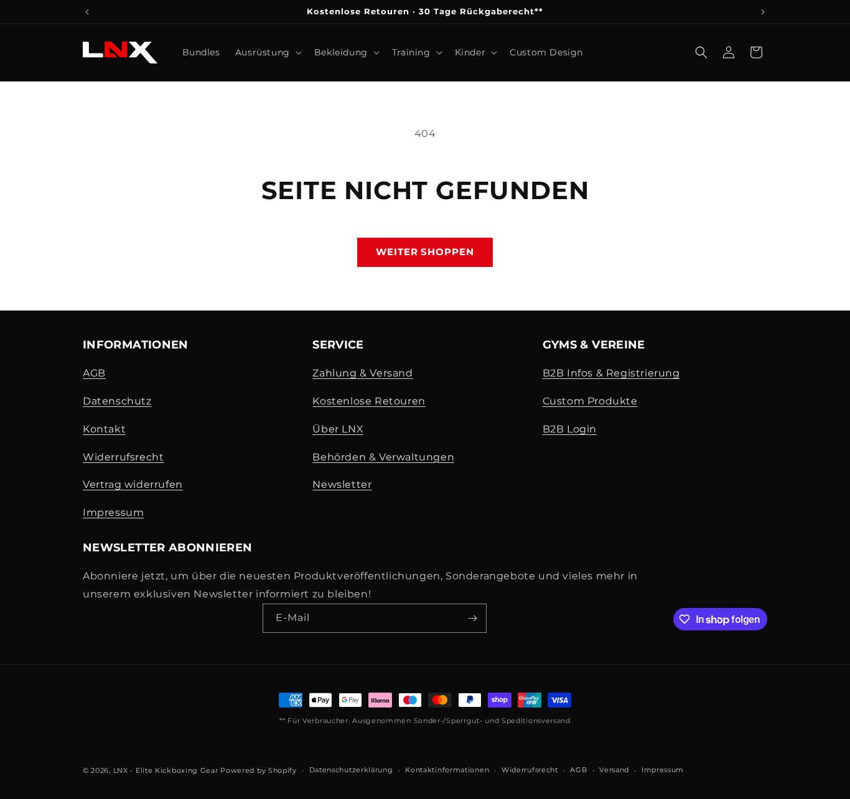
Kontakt (104, 429)
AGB (94, 373)
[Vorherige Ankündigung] (87, 12)
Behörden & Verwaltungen (383, 457)
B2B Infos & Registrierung (611, 373)
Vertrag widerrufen (133, 484)
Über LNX (337, 429)
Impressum (113, 512)
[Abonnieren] (472, 618)
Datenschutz (117, 401)
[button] (267, 52)
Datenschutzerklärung (351, 769)
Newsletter (341, 484)
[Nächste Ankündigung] (763, 12)
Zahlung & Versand (362, 373)
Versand (614, 769)
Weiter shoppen (425, 252)
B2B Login (570, 429)
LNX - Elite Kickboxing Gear (165, 770)
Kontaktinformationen (447, 769)
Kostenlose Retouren (368, 401)
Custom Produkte (590, 401)
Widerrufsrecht (123, 457)
